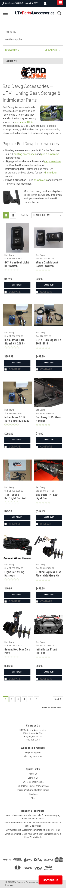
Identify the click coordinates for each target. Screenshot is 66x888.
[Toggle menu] (5, 13)
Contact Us (33, 778)
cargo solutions (52, 161)
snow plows (40, 180)
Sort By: (25, 215)
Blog (33, 798)
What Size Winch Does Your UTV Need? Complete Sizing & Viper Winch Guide (33, 835)
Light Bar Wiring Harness (14, 573)
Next (57, 699)
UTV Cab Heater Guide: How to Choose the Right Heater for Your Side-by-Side (33, 824)
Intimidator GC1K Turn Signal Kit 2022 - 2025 (16, 421)
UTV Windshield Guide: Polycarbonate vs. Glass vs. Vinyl (33, 830)
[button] (33, 49)
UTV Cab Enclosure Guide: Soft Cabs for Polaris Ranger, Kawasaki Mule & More (33, 817)
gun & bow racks (50, 154)
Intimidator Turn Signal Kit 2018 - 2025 (14, 343)
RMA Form (33, 794)
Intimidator (51, 172)
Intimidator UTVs (24, 122)
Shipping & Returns (33, 756)
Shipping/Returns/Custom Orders (33, 790)
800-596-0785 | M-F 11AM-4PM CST (21, 3)
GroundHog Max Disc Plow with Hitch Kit (48, 573)
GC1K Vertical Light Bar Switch (16, 264)
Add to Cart (17, 285)
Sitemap (9, 885)
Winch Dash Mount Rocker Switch (47, 264)
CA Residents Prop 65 (33, 782)
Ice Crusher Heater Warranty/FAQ (33, 786)
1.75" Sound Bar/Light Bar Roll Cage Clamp (15, 498)
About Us (33, 774)
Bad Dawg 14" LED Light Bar (47, 496)
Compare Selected (51, 707)
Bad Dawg (9, 255)
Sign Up (37, 752)
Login (27, 752)
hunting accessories (25, 154)
